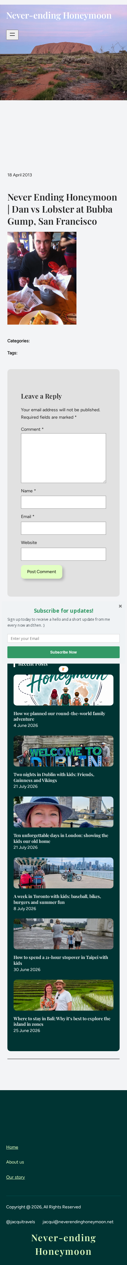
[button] (63, 610)
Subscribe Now (63, 652)
